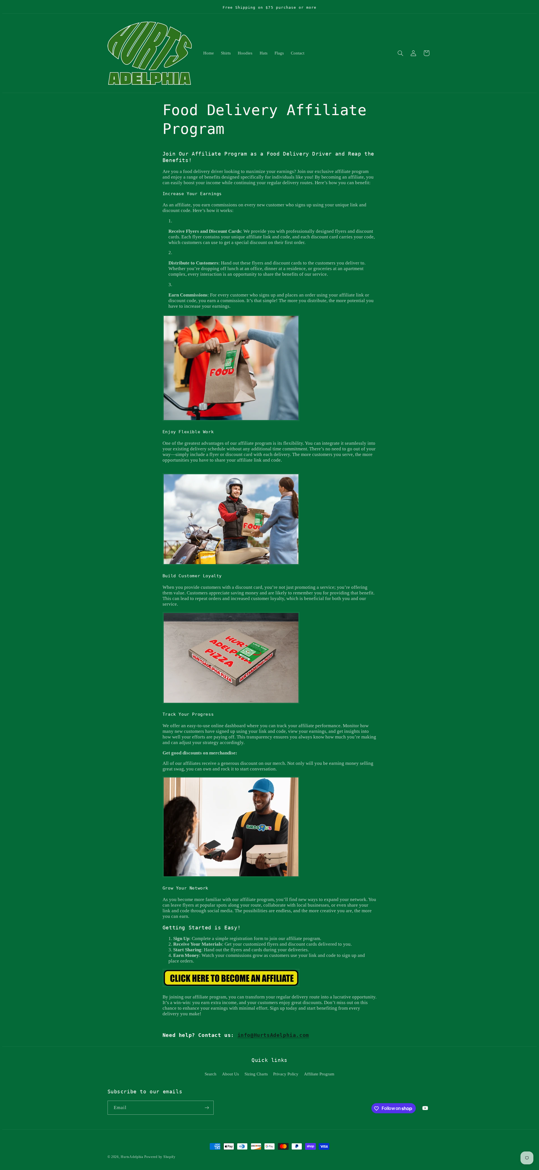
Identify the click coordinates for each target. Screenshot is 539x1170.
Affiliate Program (319, 1074)
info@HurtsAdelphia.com (273, 1035)
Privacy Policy (285, 1074)
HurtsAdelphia (132, 1156)
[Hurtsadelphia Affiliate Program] (231, 986)
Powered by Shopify (159, 1156)
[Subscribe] (206, 1108)
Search (210, 1074)
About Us (230, 1074)
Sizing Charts (256, 1074)
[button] (400, 53)
